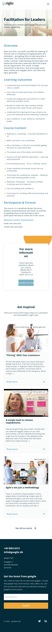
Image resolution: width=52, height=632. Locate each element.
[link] (26, 382)
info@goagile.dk (13, 552)
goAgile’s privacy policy (13, 589)
